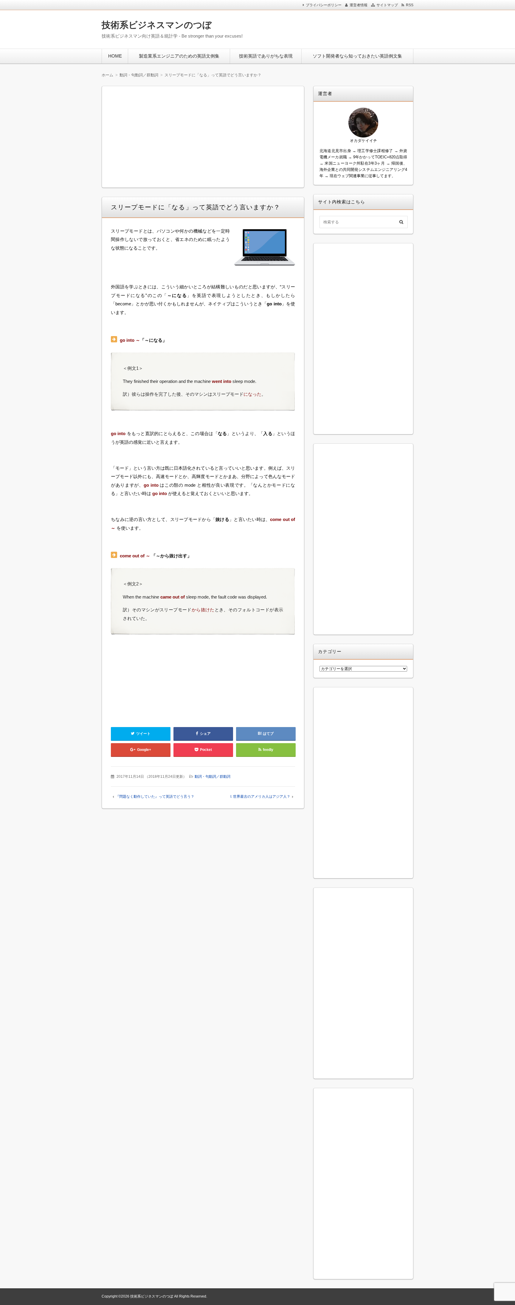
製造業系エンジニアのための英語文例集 (179, 55)
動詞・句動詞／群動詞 (212, 776)
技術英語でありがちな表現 (266, 55)
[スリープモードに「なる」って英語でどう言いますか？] (264, 248)
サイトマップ (387, 5)
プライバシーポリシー (324, 5)
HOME (115, 55)
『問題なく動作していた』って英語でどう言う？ (155, 796)
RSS (409, 5)
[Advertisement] (334, 28)
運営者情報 (358, 5)
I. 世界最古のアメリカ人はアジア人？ (260, 796)
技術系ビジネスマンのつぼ (157, 25)
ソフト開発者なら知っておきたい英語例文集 (357, 55)
